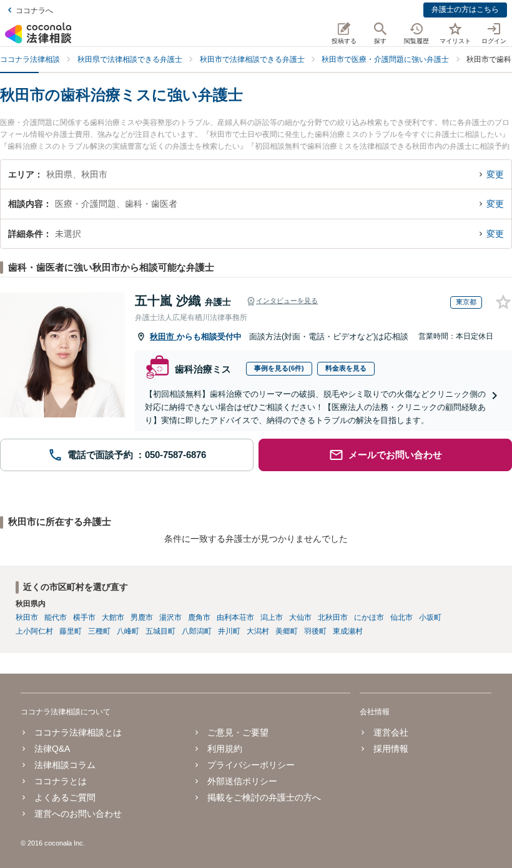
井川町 (229, 631)
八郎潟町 (197, 631)
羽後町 (315, 631)
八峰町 (128, 631)
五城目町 (160, 631)
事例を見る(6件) (279, 368)
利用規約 (224, 749)
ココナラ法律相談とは (78, 732)
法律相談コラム (65, 765)
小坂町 (430, 617)
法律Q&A (52, 749)
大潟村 (258, 631)
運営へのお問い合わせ (78, 814)
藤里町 (70, 631)
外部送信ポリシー (242, 781)
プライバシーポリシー (251, 765)
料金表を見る (346, 368)
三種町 (99, 631)
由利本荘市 (235, 617)
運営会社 (390, 732)
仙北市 (401, 617)
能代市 (55, 617)
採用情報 (390, 749)
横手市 (84, 617)
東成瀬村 (348, 631)
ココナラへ (34, 10)
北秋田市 (333, 617)
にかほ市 (369, 617)
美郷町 (286, 631)
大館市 (113, 617)
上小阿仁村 (34, 631)
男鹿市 (141, 617)
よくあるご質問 (65, 797)
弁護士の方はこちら (465, 9)
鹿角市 (199, 617)
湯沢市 (170, 617)
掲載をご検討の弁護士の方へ (264, 797)
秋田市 (163, 336)
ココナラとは (60, 781)
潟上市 (271, 617)
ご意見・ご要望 (237, 732)
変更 (495, 174)
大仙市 (300, 617)
